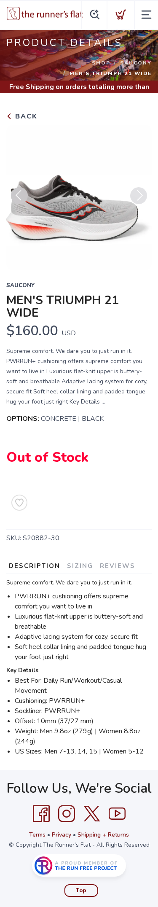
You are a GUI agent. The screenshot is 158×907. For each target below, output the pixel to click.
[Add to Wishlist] (19, 503)
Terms (37, 835)
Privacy (61, 835)
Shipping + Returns (103, 835)
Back (25, 116)
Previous (19, 195)
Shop (101, 62)
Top (81, 890)
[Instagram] (66, 813)
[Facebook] (41, 813)
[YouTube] (117, 813)
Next (138, 195)
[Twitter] (91, 813)
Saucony (136, 62)
